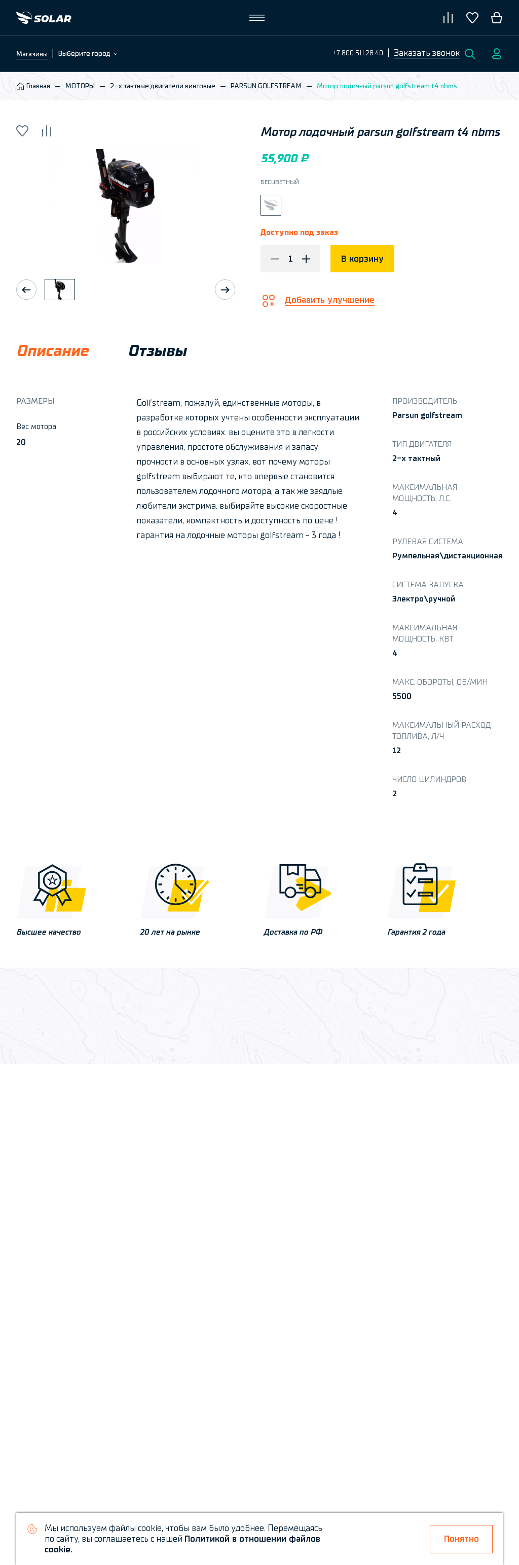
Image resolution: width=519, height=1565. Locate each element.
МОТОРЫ (80, 86)
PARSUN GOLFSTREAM (266, 86)
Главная (38, 86)
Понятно (461, 1539)
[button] (427, 54)
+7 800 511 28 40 (358, 53)
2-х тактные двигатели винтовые (162, 86)
